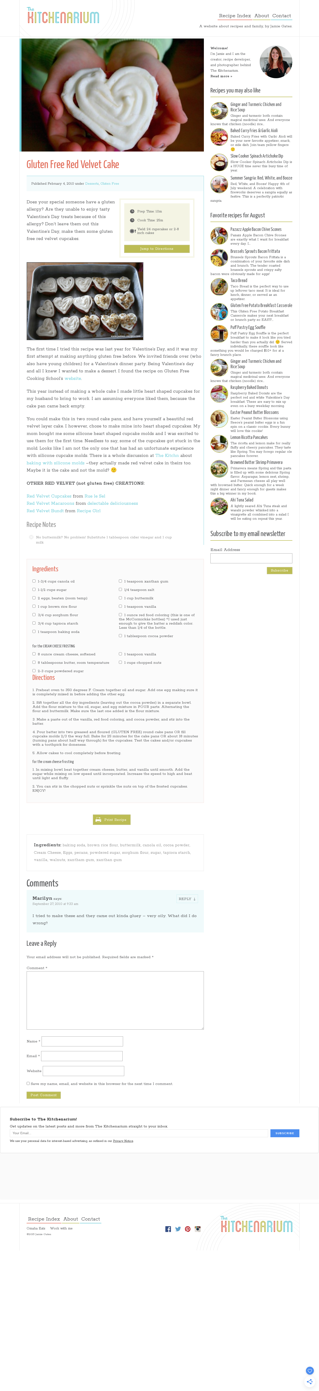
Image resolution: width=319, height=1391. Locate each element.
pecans (81, 852)
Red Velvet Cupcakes (49, 496)
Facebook (168, 1229)
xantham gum (80, 860)
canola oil (152, 845)
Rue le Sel (95, 496)
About (261, 16)
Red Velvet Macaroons (50, 503)
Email (33, 1056)
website (72, 378)
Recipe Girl (89, 511)
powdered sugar (105, 852)
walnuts (57, 860)
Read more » (221, 76)
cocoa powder (176, 845)
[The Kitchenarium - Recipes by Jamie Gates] (63, 15)
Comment (37, 968)
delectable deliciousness (112, 503)
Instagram (197, 1229)
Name (33, 1041)
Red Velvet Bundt (45, 511)
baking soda (74, 845)
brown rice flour (102, 845)
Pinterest (187, 1229)
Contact (281, 16)
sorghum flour (135, 852)
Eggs (67, 852)
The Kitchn (167, 456)
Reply (185, 899)
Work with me (61, 1228)
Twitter (178, 1229)
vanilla (40, 860)
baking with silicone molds (56, 463)
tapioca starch (176, 852)
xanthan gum (109, 860)
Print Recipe (115, 820)
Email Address (225, 549)
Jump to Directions (157, 249)
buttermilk (130, 845)
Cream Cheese (47, 852)
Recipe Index (235, 16)
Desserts (92, 184)
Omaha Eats (36, 1228)
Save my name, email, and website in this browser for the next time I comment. (102, 1083)
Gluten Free (109, 184)
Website (34, 1071)
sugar (156, 852)
